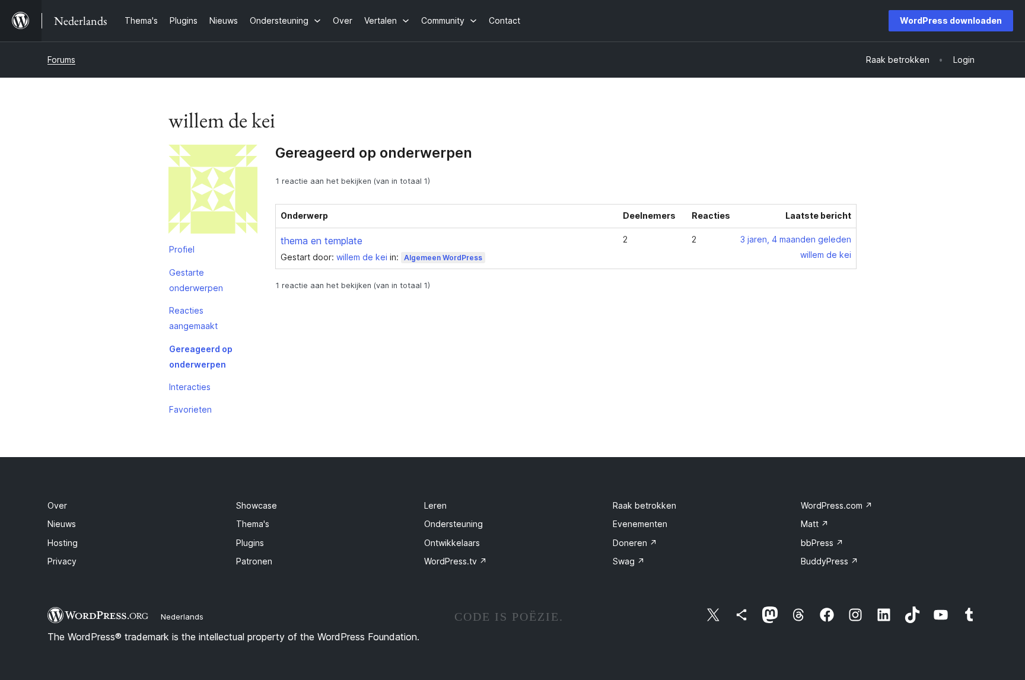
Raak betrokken (644, 505)
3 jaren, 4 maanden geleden (795, 239)
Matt (815, 524)
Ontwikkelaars (452, 543)
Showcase (256, 505)
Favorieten (190, 409)
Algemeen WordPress (443, 257)
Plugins (250, 543)
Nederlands (182, 616)
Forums (61, 60)
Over (57, 505)
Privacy (62, 561)
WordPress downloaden (951, 20)
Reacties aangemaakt (193, 318)
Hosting (62, 543)
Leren (435, 505)
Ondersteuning (453, 524)
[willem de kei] (212, 191)
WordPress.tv (455, 561)
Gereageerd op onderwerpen (201, 356)
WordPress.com (837, 505)
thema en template (321, 241)
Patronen (254, 561)
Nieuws (61, 524)
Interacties (190, 387)
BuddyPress (829, 561)
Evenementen (640, 524)
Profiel (182, 249)
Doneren (635, 543)
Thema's (252, 524)
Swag (629, 561)
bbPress (822, 543)
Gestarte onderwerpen (196, 280)
